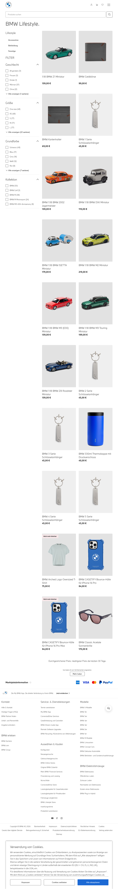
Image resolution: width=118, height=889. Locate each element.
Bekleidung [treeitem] (13, 45)
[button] (109, 14)
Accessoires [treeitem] (13, 40)
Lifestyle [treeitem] (11, 33)
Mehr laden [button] (77, 674)
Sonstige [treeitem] (12, 51)
